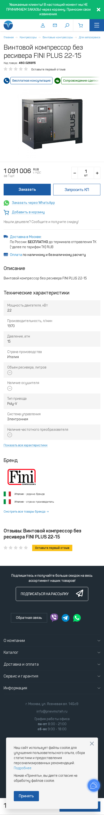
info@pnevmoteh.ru (52, 711)
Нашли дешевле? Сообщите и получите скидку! (41, 222)
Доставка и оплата (21, 664)
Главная (9, 37)
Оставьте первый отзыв (48, 69)
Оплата (16, 255)
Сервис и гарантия (21, 676)
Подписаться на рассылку (44, 594)
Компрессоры (28, 37)
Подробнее (22, 768)
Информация (15, 688)
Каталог (11, 652)
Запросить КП (77, 189)
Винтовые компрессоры (58, 37)
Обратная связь (29, 618)
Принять (26, 796)
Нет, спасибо (92, 743)
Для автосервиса (89, 37)
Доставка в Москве (25, 237)
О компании (14, 640)
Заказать (27, 189)
